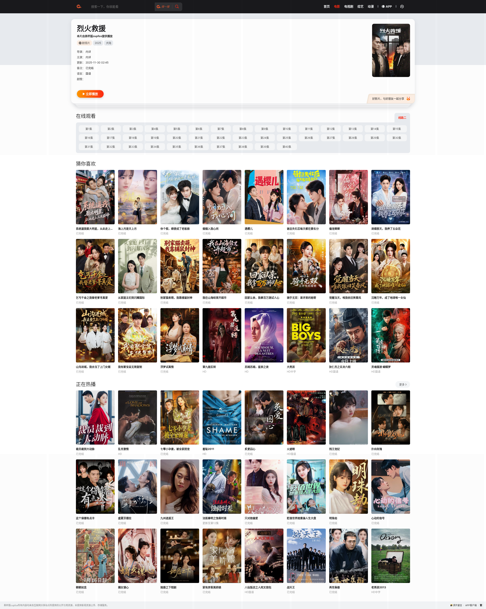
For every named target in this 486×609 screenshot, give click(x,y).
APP (389, 6)
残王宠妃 (334, 448)
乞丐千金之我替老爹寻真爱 (92, 297)
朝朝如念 (81, 587)
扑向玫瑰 (376, 448)
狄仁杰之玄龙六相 (339, 366)
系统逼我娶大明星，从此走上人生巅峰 (95, 228)
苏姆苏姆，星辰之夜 (257, 366)
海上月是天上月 (127, 228)
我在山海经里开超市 (214, 297)
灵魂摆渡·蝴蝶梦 (381, 366)
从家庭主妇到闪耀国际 (131, 297)
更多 (402, 384)
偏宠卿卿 (334, 228)
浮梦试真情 (167, 366)
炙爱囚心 (250, 448)
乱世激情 (123, 448)
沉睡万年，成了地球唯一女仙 (388, 297)
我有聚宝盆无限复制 (130, 366)
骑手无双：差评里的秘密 (301, 297)
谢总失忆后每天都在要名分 (303, 228)
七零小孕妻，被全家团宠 (175, 448)
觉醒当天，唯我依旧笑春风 (345, 297)
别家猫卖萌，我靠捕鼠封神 (176, 297)
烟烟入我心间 (211, 228)
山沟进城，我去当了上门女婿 (93, 366)
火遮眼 (291, 448)
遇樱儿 (249, 228)
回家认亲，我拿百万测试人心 (262, 297)
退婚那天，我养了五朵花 (386, 228)
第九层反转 (209, 366)
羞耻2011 (208, 448)
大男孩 (291, 366)
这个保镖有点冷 (85, 518)
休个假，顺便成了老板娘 (175, 228)
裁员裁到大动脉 (85, 448)
